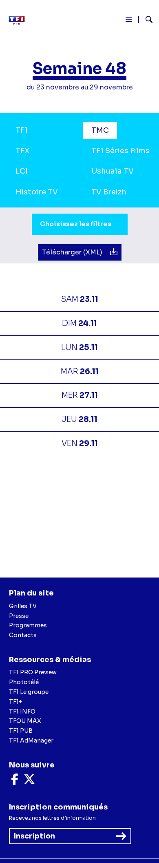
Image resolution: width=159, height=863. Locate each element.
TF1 (21, 130)
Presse (19, 616)
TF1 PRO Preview (33, 672)
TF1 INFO (22, 711)
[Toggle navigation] (129, 21)
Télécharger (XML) (73, 252)
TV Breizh (108, 191)
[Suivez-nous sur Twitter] (29, 781)
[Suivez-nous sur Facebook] (14, 781)
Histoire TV (36, 191)
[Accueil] (19, 20)
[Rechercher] (145, 20)
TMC (100, 130)
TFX (22, 150)
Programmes (28, 625)
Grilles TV (23, 606)
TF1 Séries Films (120, 150)
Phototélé (24, 682)
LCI (21, 171)
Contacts (23, 635)
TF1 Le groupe (29, 692)
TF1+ (15, 701)
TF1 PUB (21, 730)
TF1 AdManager (31, 740)
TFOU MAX (25, 721)
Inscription (34, 836)
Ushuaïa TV (112, 171)
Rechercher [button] (145, 19)
